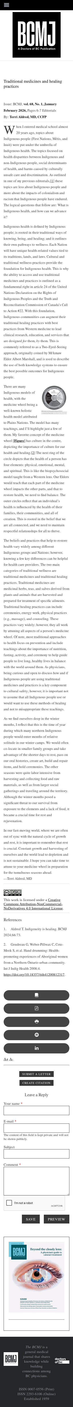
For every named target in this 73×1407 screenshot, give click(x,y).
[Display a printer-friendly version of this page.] (36, 1022)
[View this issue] (36, 995)
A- (11, 1058)
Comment (12, 1164)
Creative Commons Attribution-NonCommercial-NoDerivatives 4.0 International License (33, 904)
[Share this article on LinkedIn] (36, 1048)
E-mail (10, 1121)
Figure (19, 440)
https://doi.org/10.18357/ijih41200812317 (34, 974)
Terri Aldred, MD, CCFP (28, 116)
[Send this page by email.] (36, 1035)
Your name (13, 1103)
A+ (6, 1058)
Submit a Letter (36, 1074)
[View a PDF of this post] (36, 1008)
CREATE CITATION (36, 1083)
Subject (9, 1146)
